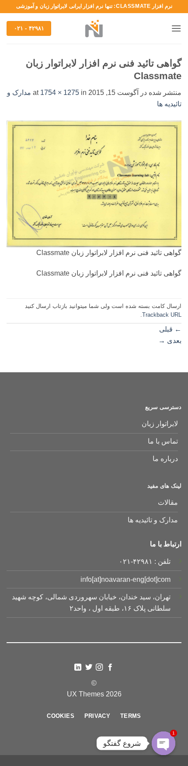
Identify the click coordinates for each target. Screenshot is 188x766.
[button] (176, 28)
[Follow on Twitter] (88, 668)
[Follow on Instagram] (99, 668)
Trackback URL (161, 314)
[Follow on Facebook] (110, 668)
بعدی (169, 340)
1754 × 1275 (59, 92)
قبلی (170, 329)
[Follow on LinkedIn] (77, 668)
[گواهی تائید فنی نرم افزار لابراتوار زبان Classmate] (94, 183)
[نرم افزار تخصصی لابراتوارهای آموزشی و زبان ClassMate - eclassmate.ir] (94, 28)
